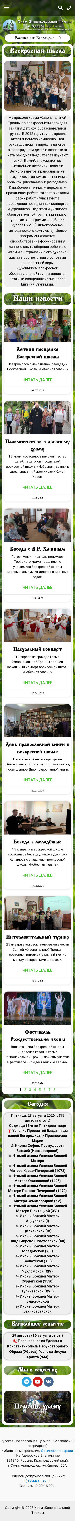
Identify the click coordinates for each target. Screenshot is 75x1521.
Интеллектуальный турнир (37, 937)
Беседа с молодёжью (37, 842)
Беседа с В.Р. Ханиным (37, 549)
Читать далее (37, 379)
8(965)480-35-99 (37, 1481)
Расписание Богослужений (37, 38)
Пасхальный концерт (37, 649)
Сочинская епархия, (57, 1451)
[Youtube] (38, 1382)
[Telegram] (27, 1382)
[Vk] (49, 1382)
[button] (6, 7)
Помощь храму (37, 1406)
